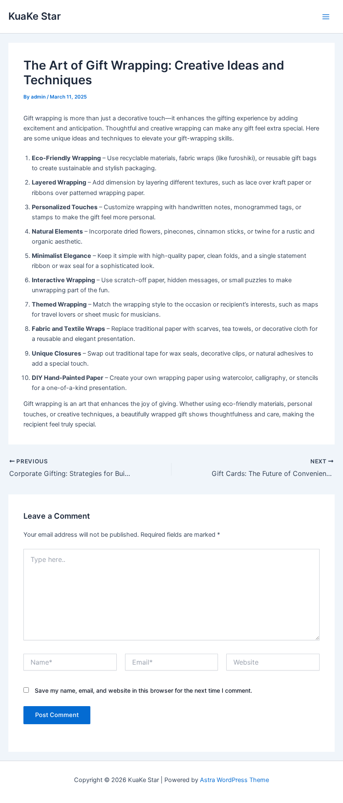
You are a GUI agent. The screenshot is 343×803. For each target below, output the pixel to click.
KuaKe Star (34, 16)
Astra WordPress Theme (234, 780)
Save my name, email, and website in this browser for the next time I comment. (143, 690)
